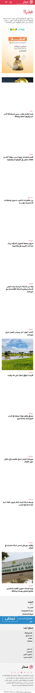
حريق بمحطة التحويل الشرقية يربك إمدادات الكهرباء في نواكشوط (20, 244)
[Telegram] (21, 672)
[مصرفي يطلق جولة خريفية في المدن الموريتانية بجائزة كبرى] (17, 395)
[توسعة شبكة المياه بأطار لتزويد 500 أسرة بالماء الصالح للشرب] (17, 481)
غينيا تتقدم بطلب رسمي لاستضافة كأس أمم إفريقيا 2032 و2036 (18, 115)
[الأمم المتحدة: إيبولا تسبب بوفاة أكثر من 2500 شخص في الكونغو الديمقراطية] (17, 136)
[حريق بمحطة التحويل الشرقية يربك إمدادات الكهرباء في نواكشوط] (17, 222)
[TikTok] (18, 672)
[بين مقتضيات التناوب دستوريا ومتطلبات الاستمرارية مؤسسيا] (17, 179)
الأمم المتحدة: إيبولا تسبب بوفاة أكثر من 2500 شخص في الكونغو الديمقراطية (18, 158)
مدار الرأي (30, 197)
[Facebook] (31, 672)
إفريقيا (31, 154)
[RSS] (24, 672)
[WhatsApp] (11, 672)
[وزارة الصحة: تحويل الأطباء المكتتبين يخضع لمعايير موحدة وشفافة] (17, 567)
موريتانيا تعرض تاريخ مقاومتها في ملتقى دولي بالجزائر (18, 460)
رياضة (31, 111)
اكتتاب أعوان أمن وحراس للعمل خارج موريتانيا (19, 333)
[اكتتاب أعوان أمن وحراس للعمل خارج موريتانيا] (17, 311)
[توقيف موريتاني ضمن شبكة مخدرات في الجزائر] (17, 524)
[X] (14, 672)
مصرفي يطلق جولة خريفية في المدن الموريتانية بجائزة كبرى (20, 417)
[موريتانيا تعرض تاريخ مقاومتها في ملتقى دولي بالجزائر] (17, 438)
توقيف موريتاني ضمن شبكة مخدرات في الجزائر (19, 546)
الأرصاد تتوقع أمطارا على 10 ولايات (20, 375)
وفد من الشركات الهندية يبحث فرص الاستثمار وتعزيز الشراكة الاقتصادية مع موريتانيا (19, 289)
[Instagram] (28, 672)
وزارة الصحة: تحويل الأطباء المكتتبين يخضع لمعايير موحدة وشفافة (20, 589)
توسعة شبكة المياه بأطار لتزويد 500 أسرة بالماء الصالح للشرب (18, 503)
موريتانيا (31, 240)
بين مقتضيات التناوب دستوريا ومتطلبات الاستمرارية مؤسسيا (18, 201)
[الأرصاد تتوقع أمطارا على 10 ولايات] (17, 354)
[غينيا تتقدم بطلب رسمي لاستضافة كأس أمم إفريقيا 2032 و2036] (17, 93)
